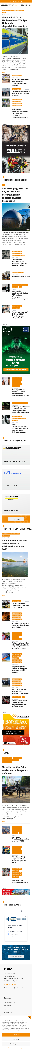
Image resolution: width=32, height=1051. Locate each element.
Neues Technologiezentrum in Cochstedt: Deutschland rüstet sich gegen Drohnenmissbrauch (20, 428)
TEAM (5, 1009)
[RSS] (15, 984)
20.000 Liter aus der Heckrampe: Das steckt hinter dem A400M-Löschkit (19, 669)
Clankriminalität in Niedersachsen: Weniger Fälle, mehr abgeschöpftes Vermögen (15, 21)
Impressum (25, 1048)
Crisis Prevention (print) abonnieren (14, 988)
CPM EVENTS (8, 1006)
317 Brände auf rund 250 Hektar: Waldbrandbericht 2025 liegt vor (20, 625)
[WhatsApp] (4, 984)
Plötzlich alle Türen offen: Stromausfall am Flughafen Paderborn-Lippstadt (20, 82)
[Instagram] (9, 984)
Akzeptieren (16, 1035)
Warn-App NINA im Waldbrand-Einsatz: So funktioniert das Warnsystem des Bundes (20, 393)
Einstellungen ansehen (16, 1044)
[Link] (16, 460)
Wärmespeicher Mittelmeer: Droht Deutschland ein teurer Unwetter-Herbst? (19, 262)
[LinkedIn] (12, 984)
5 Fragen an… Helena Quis (21, 276)
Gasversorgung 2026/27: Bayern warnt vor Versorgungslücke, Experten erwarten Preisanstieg (15, 194)
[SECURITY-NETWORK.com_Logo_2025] (9, 5)
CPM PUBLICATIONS (10, 1003)
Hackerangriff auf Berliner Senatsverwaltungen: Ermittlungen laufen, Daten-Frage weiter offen (21, 410)
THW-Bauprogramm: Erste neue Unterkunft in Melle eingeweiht (21, 93)
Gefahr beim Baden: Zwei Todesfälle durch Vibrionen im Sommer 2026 (14, 545)
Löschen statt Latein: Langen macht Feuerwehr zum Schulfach (20, 605)
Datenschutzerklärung (17, 1048)
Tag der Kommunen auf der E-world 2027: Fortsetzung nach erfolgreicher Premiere (19, 315)
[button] (29, 1017)
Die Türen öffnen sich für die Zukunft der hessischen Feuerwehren (20, 691)
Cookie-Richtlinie (8, 1048)
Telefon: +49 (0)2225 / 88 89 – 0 (13, 978)
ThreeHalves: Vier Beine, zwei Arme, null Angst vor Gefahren (15, 770)
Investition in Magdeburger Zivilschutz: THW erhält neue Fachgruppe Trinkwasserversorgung (20, 113)
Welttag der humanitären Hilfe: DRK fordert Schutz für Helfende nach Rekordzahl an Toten (20, 646)
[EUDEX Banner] (16, 897)
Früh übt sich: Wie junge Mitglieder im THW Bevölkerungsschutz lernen (20, 860)
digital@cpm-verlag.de (10, 981)
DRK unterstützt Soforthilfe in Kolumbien (20, 881)
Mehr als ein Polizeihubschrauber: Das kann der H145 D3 (20, 839)
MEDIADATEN (8, 1012)
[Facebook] (7, 984)
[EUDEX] (16, 373)
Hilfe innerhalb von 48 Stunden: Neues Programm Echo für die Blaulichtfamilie (19, 703)
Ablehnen (16, 1039)
